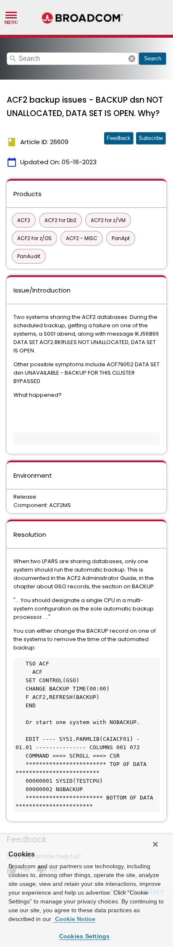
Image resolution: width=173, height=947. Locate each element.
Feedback (119, 138)
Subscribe (151, 138)
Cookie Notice (74, 919)
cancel (132, 58)
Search (152, 58)
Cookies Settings (84, 936)
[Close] (155, 844)
